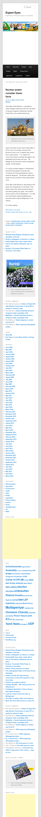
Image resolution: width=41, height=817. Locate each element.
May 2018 (9, 391)
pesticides (9, 616)
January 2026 (10, 354)
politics (28, 221)
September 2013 (11, 439)
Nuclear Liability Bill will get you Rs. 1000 (19, 212)
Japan (13, 223)
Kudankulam (19, 223)
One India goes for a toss (24, 743)
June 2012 (9, 469)
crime (26, 580)
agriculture (9, 486)
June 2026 (9, 347)
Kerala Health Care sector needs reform (19, 241)
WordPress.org (11, 640)
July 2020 (9, 379)
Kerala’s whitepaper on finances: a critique (20, 239)
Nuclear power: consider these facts (14, 93)
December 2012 (11, 455)
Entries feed (10, 635)
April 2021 (9, 370)
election (22, 586)
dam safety (11, 586)
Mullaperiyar (15, 607)
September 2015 (11, 421)
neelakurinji (29, 608)
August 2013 (10, 441)
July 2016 (9, 400)
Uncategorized (10, 507)
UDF (31, 623)
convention (17, 576)
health (8, 491)
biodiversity (27, 570)
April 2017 (9, 398)
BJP (33, 570)
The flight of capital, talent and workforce (19, 698)
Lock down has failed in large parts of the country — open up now (20, 750)
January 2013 (10, 453)
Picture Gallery (11, 500)
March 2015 (9, 430)
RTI (7, 619)
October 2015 (10, 418)
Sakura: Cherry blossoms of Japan (17, 668)
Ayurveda (20, 570)
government (27, 595)
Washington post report (13, 210)
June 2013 (9, 446)
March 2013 (9, 451)
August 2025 (10, 357)
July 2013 (9, 444)
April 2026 (9, 352)
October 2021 (10, 366)
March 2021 (9, 373)
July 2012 (9, 467)
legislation (10, 603)
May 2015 (9, 428)
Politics (8, 71)
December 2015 (11, 414)
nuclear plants (10, 225)
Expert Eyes (13, 12)
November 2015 (11, 416)
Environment (24, 71)
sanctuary (19, 619)
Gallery (28, 75)
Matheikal (9, 315)
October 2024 (10, 359)
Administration (16, 221)
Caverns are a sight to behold (15, 682)
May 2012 (9, 471)
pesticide (31, 612)
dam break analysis (14, 583)
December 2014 (11, 432)
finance (10, 595)
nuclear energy (28, 223)
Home (8, 67)
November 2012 (11, 457)
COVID (24, 576)
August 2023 (10, 361)
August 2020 (10, 377)
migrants (18, 603)
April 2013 (9, 448)
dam (31, 579)
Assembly (11, 570)
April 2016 (9, 407)
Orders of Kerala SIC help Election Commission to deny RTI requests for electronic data (20, 306)
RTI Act (12, 619)
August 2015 (10, 423)
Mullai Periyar (28, 603)
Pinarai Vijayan (20, 615)
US (7, 509)
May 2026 (9, 350)
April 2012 (9, 474)
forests (19, 595)
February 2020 (10, 386)
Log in (8, 633)
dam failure (28, 583)
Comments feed (11, 637)
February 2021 (10, 375)
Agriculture (9, 75)
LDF (25, 599)
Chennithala (25, 573)
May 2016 (9, 405)
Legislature (19, 75)
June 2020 (9, 382)
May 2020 (9, 384)
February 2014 (10, 437)
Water (15, 71)
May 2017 (9, 396)
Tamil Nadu (18, 225)
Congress (9, 576)
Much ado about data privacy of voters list (20, 701)
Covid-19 (10, 579)
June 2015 (9, 425)
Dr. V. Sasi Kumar (11, 738)
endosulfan (21, 591)
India (30, 67)
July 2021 (9, 368)
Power (33, 221)
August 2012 (10, 464)
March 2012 (9, 476)
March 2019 (9, 389)
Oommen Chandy (17, 612)
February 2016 (10, 412)
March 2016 (9, 409)
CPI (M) (20, 579)
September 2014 (11, 435)
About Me (15, 67)
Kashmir (9, 600)
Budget (9, 573)
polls (30, 615)
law (20, 599)
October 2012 (10, 460)
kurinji (15, 599)
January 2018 (10, 393)
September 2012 (11, 462)
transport (24, 624)
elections (10, 591)
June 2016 (9, 402)
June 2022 (9, 363)
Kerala (24, 67)
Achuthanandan (14, 566)
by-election (16, 573)
